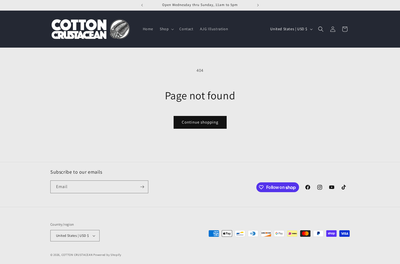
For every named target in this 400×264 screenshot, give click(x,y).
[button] (166, 29)
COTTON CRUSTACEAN (77, 255)
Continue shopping (200, 122)
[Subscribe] (142, 186)
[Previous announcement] (142, 5)
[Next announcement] (258, 5)
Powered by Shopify (107, 255)
